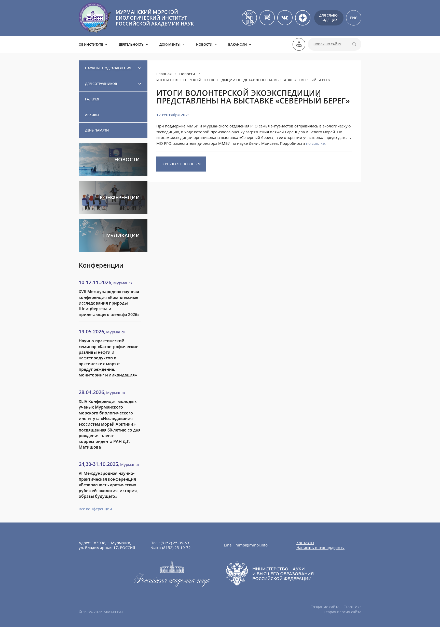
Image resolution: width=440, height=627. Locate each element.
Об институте (91, 44)
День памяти (97, 130)
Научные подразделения (108, 68)
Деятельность (131, 44)
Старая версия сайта (342, 611)
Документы (169, 44)
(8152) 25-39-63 (175, 542)
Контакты (305, 542)
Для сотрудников (101, 83)
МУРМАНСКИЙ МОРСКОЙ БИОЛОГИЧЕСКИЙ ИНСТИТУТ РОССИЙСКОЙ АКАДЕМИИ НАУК (155, 18)
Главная (164, 73)
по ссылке (315, 143)
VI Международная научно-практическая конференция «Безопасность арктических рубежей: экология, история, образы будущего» (108, 485)
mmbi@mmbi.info (252, 544)
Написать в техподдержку (320, 547)
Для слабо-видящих (328, 17)
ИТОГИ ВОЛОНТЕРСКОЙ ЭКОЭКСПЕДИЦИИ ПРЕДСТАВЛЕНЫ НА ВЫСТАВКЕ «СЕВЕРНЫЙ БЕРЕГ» (243, 79)
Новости (204, 44)
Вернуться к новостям (181, 164)
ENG (354, 17)
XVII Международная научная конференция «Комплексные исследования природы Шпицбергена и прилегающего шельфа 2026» (109, 303)
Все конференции (95, 508)
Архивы (92, 114)
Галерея (92, 99)
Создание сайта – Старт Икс (335, 606)
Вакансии (237, 44)
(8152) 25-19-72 (176, 547)
